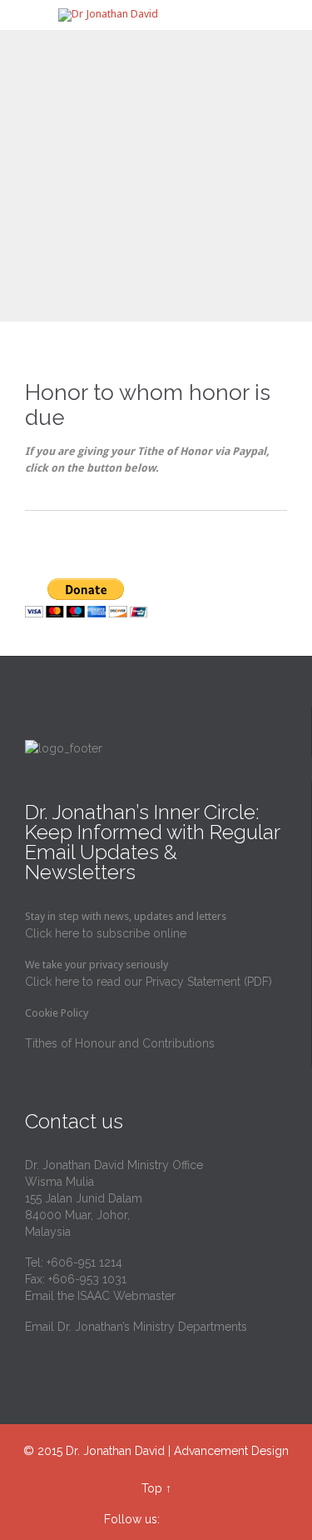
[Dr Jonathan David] (166, 15)
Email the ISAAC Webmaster (100, 1295)
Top (151, 1488)
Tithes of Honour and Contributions (120, 1043)
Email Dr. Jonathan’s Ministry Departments (136, 1326)
